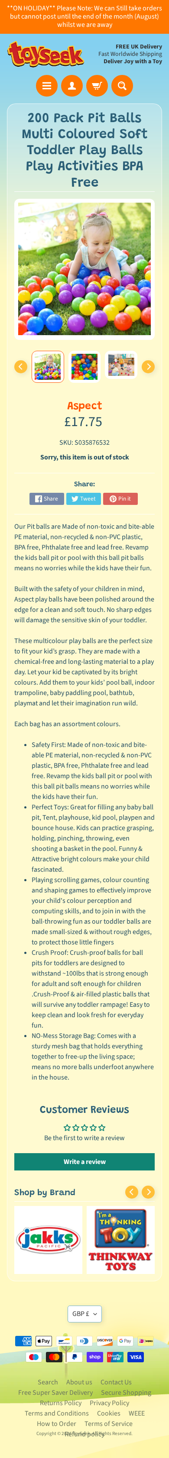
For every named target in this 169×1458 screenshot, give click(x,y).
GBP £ (80, 1314)
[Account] (72, 86)
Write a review (85, 1162)
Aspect (84, 406)
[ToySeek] (45, 54)
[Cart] (97, 86)
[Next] (148, 366)
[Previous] (20, 366)
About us (79, 1382)
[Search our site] (122, 86)
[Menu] (47, 86)
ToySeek (81, 1433)
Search (48, 1382)
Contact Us (116, 1382)
